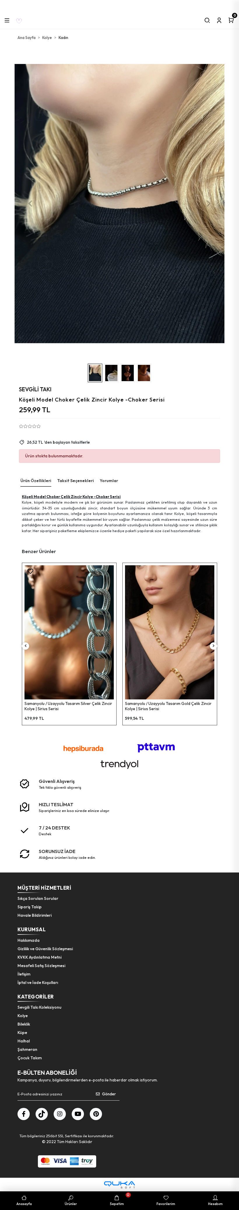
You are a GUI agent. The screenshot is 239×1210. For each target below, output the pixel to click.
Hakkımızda (28, 940)
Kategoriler (35, 997)
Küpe (22, 1032)
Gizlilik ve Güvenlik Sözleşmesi (45, 948)
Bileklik (23, 1024)
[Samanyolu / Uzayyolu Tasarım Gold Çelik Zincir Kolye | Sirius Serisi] (170, 632)
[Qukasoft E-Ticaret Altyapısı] (119, 1184)
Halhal (23, 1041)
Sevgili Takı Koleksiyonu (39, 1007)
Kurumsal (31, 929)
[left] (26, 646)
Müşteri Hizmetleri (44, 888)
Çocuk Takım (29, 1057)
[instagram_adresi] (60, 1114)
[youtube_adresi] (78, 1114)
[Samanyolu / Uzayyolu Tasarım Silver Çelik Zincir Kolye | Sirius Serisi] (69, 632)
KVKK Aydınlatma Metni (39, 957)
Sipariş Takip (29, 906)
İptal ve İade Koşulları (37, 982)
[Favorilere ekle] (30, 571)
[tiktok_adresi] (42, 1114)
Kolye (22, 1015)
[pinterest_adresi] (96, 1114)
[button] (30, 204)
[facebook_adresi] (23, 1114)
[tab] (35, 481)
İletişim (23, 974)
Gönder (109, 1094)
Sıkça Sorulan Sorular (37, 898)
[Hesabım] (219, 20)
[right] (214, 646)
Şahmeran (27, 1049)
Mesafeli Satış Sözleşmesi (41, 965)
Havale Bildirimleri (34, 915)
